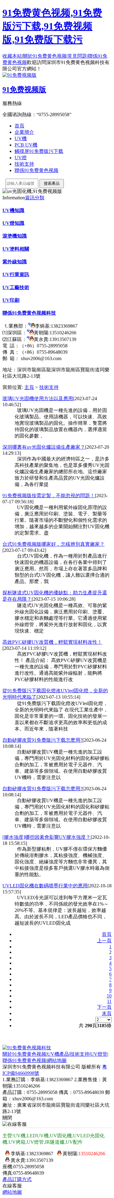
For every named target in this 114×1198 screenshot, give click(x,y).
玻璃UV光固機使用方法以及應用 (37, 398)
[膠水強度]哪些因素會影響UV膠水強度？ (46, 837)
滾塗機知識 (14, 235)
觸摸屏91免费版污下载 (39, 151)
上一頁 (104, 940)
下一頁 (104, 1007)
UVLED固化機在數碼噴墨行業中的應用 (45, 885)
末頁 (107, 1013)
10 (109, 995)
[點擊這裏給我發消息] (31, 326)
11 (109, 1001)
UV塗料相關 (15, 248)
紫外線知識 (14, 261)
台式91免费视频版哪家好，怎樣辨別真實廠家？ (53, 544)
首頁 (19, 125)
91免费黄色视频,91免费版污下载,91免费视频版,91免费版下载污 (52, 26)
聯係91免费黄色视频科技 (29, 313)
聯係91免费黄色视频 (36, 170)
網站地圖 (57, 1060)
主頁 (29, 387)
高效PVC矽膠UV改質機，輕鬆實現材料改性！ (52, 642)
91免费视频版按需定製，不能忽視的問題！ (48, 495)
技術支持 (24, 164)
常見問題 (77, 56)
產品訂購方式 (17, 1179)
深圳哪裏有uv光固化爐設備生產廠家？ (43, 447)
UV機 (21, 138)
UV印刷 (10, 300)
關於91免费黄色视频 (45, 56)
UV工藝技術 (15, 287)
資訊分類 (34, 197)
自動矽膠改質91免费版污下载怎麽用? (42, 740)
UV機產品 (58, 1054)
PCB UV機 (26, 144)
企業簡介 (24, 132)
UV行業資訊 (15, 274)
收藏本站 (12, 56)
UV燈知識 (13, 223)
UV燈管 (98, 1054)
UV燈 (21, 157)
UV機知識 (13, 210)
